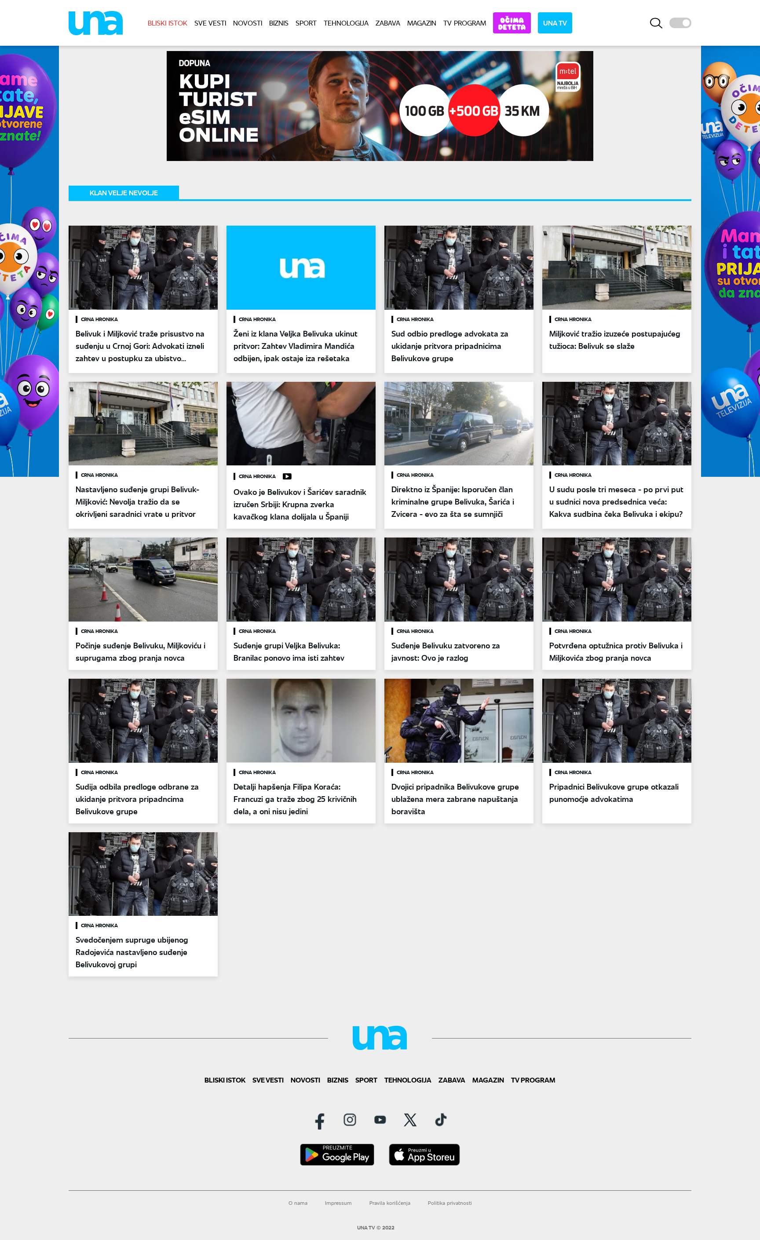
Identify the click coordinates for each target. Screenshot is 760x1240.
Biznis (279, 22)
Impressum (338, 1203)
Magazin (421, 22)
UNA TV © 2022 (376, 1227)
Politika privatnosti (450, 1203)
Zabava (388, 22)
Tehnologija (346, 22)
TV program (464, 22)
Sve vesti (210, 22)
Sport (306, 22)
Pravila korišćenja (389, 1203)
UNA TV (555, 22)
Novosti (247, 22)
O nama (298, 1203)
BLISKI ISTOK (167, 22)
